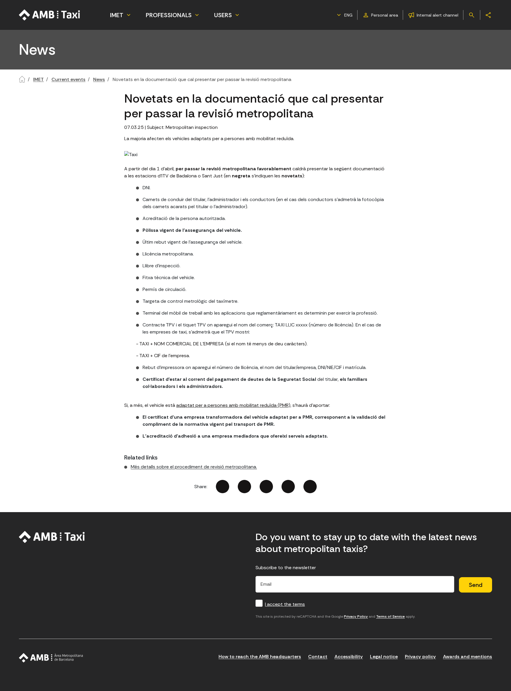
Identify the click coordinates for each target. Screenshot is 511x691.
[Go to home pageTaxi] (49, 14)
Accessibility (348, 656)
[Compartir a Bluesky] (288, 486)
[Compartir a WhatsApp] (310, 486)
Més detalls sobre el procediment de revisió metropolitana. (194, 467)
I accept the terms (285, 604)
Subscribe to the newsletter (286, 567)
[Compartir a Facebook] (222, 486)
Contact (317, 656)
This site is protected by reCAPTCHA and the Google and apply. (335, 616)
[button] (343, 15)
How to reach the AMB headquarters (260, 656)
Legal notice (384, 656)
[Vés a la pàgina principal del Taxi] (52, 537)
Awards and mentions (467, 656)
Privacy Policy (356, 616)
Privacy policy (420, 656)
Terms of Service (390, 616)
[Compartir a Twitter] (244, 486)
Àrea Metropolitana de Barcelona (51, 658)
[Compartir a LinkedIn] (266, 486)
